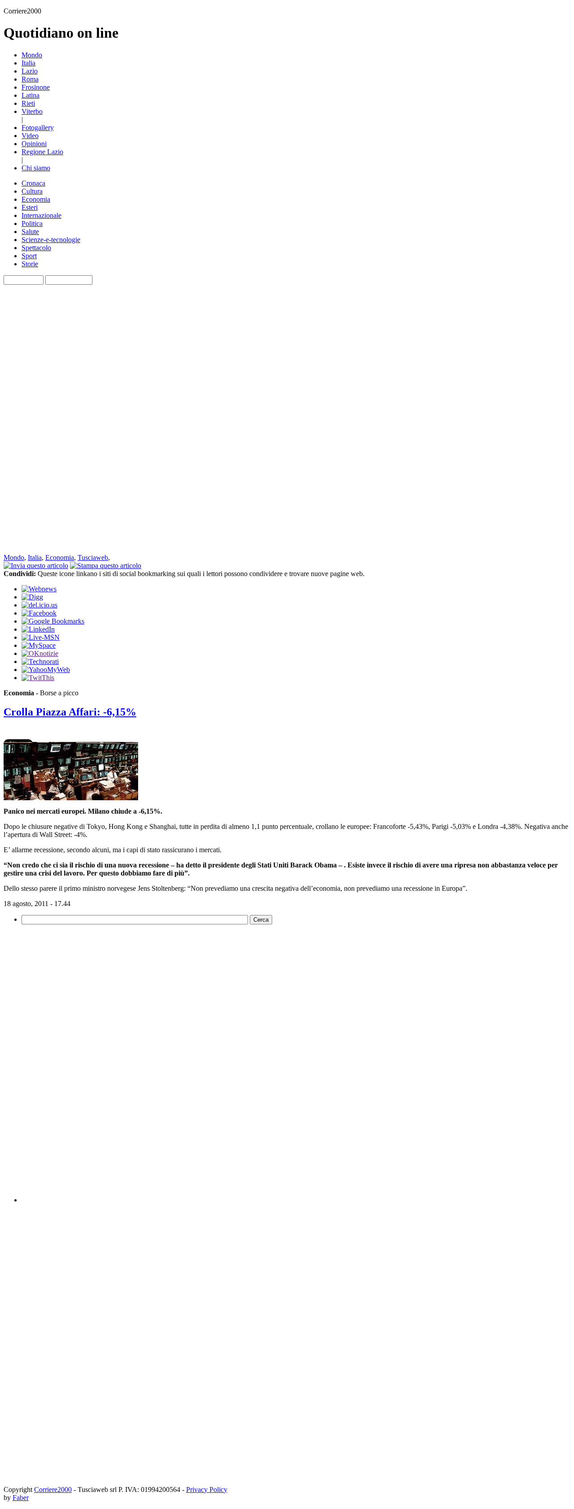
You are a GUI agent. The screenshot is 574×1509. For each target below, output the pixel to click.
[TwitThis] (38, 677)
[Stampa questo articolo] (105, 565)
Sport (29, 256)
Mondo (32, 55)
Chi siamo (36, 168)
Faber (21, 1497)
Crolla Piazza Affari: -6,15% (70, 712)
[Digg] (32, 597)
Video (30, 135)
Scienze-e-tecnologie (51, 239)
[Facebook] (39, 613)
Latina (30, 95)
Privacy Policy (206, 1489)
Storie (30, 264)
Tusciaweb (93, 557)
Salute (30, 231)
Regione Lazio (42, 152)
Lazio (30, 71)
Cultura (32, 191)
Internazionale (41, 215)
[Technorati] (40, 661)
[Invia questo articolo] (36, 565)
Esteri (30, 207)
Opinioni (34, 143)
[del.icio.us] (39, 605)
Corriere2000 (53, 1489)
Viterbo (32, 111)
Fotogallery (38, 127)
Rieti (28, 103)
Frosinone (36, 87)
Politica (32, 223)
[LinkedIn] (38, 629)
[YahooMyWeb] (46, 669)
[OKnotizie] (40, 653)
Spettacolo (36, 248)
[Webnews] (39, 589)
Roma (30, 79)
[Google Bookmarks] (53, 621)
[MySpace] (39, 645)
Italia (28, 63)
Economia (36, 199)
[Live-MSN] (41, 637)
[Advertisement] (39, 419)
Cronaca (33, 183)
